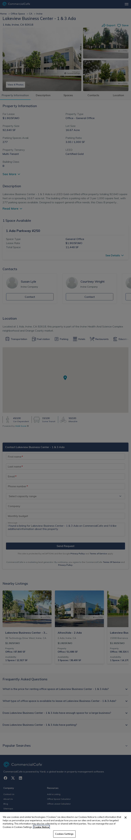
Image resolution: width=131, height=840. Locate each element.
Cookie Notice (41, 827)
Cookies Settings (64, 833)
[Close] (125, 817)
